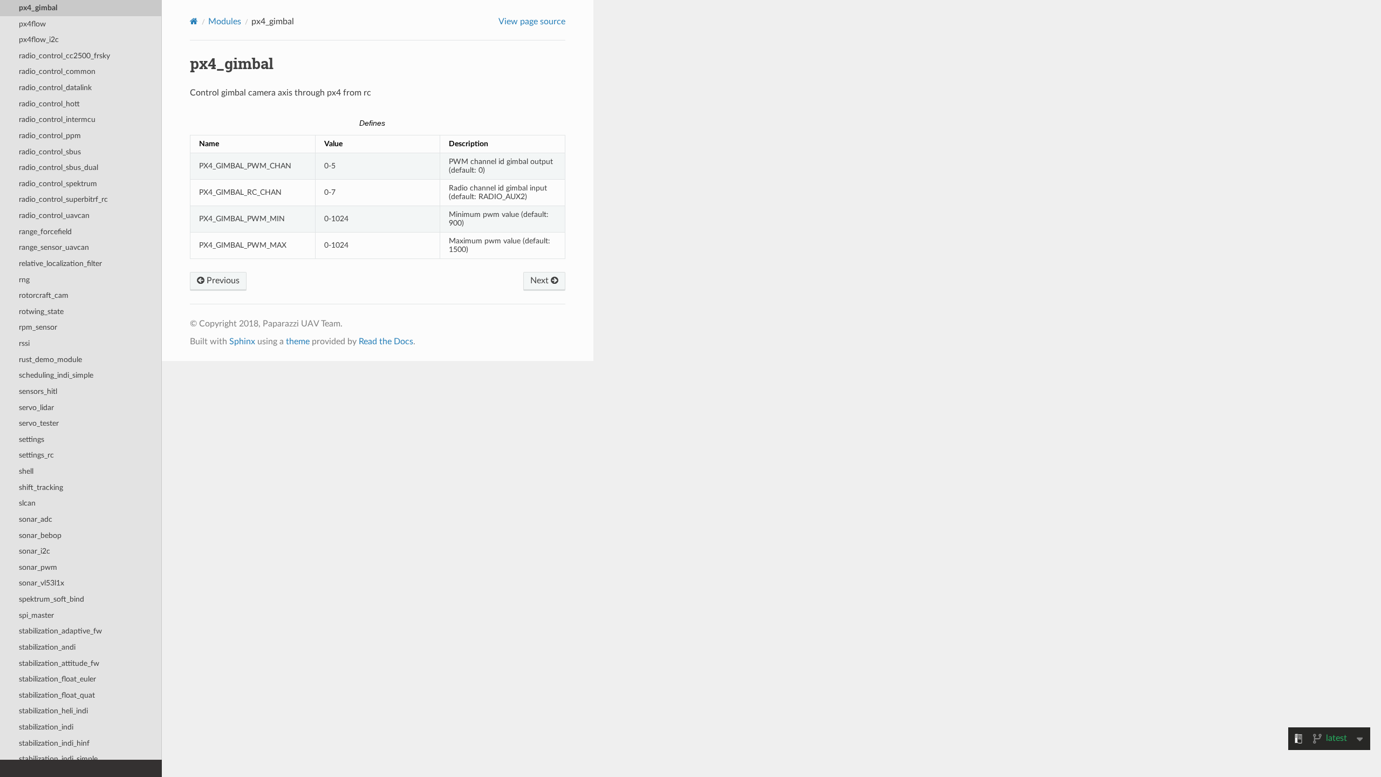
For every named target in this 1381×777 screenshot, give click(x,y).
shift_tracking (41, 487)
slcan (27, 503)
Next (540, 280)
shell (26, 471)
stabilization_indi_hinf (54, 743)
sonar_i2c (34, 551)
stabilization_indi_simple (58, 759)
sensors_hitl (38, 391)
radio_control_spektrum (58, 184)
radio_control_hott (49, 104)
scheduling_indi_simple (56, 375)
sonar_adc (35, 519)
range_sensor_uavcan (54, 247)
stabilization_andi (47, 647)
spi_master (36, 615)
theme (298, 341)
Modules (224, 21)
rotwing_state (41, 312)
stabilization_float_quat (57, 695)
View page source (531, 21)
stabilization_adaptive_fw (60, 631)
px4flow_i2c (39, 40)
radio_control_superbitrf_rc (63, 199)
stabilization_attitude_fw (59, 663)
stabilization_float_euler (57, 679)
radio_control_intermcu (57, 119)
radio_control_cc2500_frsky (64, 56)
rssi (24, 343)
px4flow (32, 24)
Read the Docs (386, 341)
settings (31, 439)
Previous (222, 280)
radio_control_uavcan (54, 216)
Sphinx (242, 341)
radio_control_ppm (50, 136)
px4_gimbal (38, 8)
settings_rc (36, 455)
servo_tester (39, 423)
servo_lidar (36, 408)
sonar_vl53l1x (41, 583)
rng (24, 280)
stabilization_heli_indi (53, 711)
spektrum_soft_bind (51, 599)
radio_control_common (57, 71)
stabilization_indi (46, 727)
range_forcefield (45, 232)
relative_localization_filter (60, 264)
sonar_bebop (40, 535)
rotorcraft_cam (44, 295)
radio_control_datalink (55, 88)
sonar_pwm (38, 567)
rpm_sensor (38, 327)
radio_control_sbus (50, 152)
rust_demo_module (50, 360)
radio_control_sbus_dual (58, 167)
